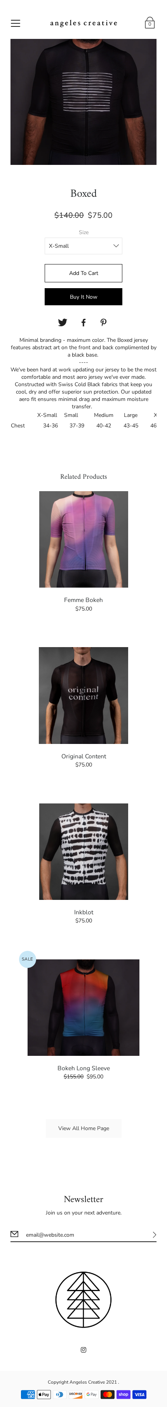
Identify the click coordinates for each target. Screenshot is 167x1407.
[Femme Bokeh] (83, 539)
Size (84, 232)
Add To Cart (83, 273)
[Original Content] (83, 695)
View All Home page (83, 1128)
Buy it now (83, 297)
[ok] (83, 323)
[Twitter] (62, 323)
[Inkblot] (83, 851)
